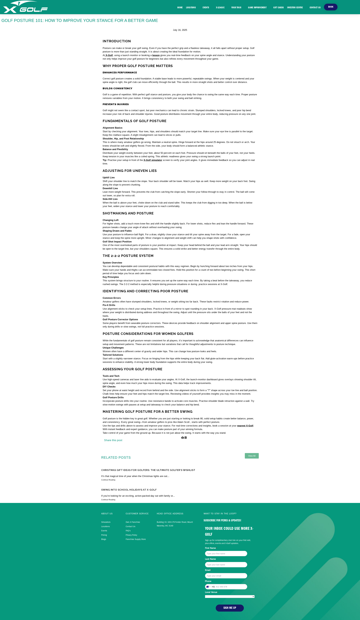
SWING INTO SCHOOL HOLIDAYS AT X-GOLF (129, 489)
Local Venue (211, 592)
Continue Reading (108, 480)
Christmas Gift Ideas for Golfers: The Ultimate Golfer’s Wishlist (148, 470)
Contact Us (315, 8)
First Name (211, 548)
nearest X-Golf (245, 425)
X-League (220, 8)
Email (208, 570)
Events (206, 8)
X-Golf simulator (153, 160)
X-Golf (109, 55)
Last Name (210, 559)
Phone (208, 581)
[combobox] (210, 586)
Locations (191, 8)
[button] (182, 438)
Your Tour (236, 8)
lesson (156, 55)
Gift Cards (278, 8)
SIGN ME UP (229, 608)
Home (180, 8)
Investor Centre (295, 8)
